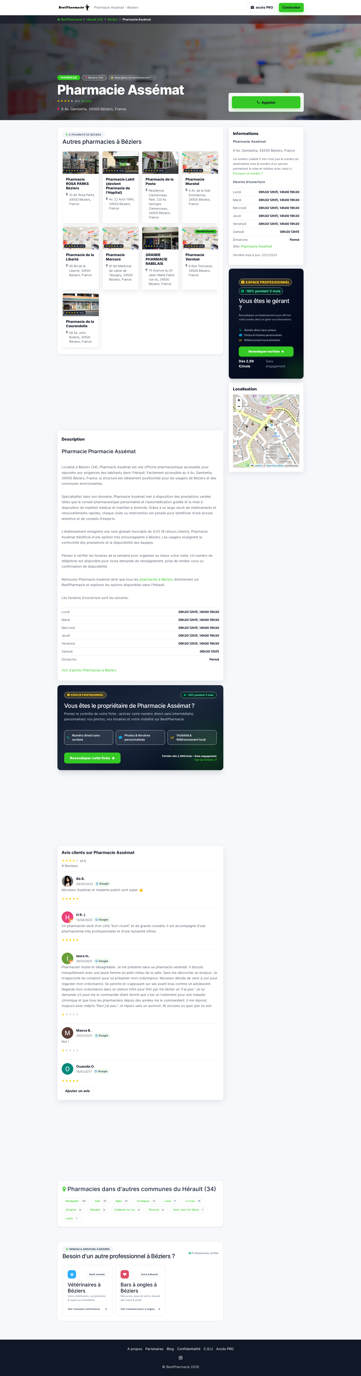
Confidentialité (188, 1349)
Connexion (291, 7)
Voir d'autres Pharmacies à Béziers (89, 670)
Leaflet (257, 465)
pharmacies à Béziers (156, 579)
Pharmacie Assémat (256, 246)
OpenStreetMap (275, 465)
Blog (170, 1349)
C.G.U (208, 1349)
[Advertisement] (140, 392)
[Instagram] (180, 1358)
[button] (266, 427)
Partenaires (154, 1349)
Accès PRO (225, 1349)
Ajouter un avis (77, 1091)
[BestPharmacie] (74, 7)
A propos (134, 1349)
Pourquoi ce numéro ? (248, 173)
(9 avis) (86, 101)
